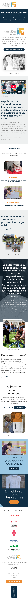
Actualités (14, 148)
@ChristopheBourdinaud (9, 96)
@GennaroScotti (15, 73)
